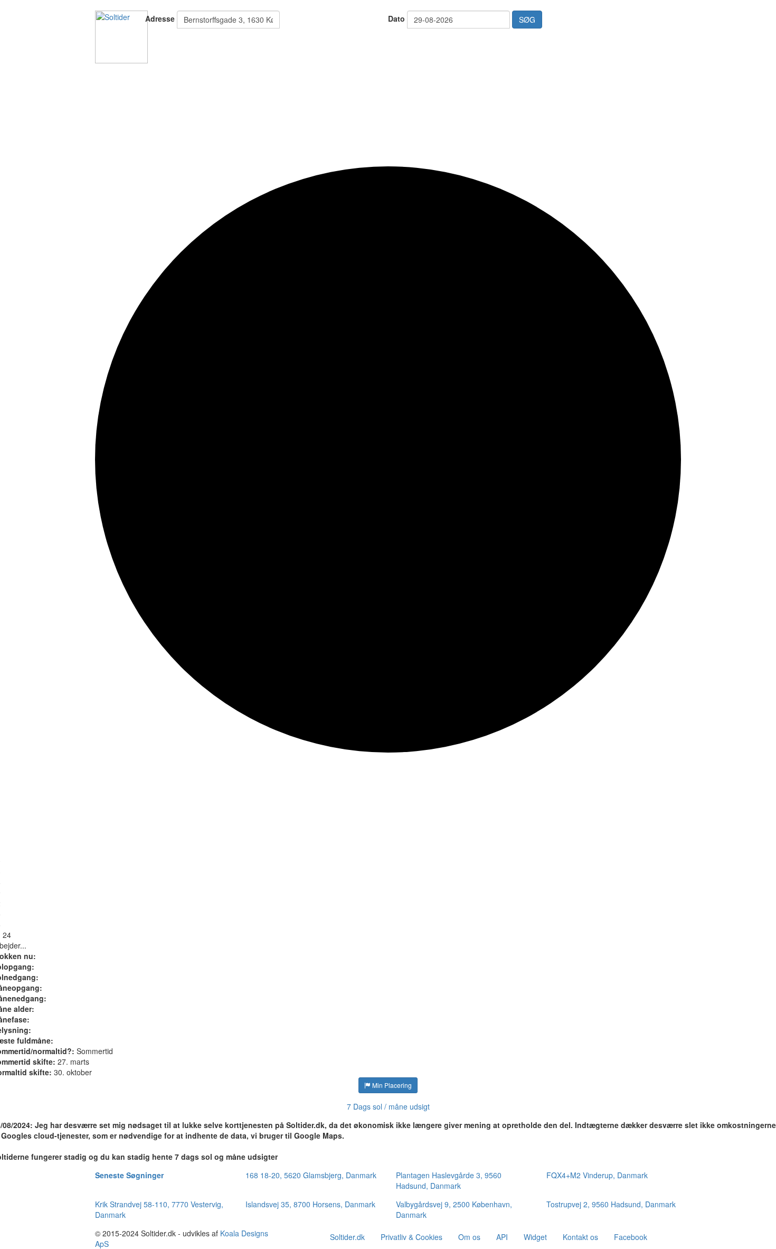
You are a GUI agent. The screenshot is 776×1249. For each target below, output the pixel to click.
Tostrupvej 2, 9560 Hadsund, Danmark (611, 1204)
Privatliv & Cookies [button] (411, 1237)
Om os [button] (469, 1237)
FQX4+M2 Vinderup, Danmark (597, 1175)
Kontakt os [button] (580, 1237)
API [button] (502, 1237)
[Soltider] (121, 36)
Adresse (160, 18)
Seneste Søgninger (129, 1175)
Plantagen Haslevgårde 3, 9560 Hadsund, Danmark (448, 1180)
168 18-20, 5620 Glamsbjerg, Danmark (310, 1175)
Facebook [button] (630, 1237)
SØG (527, 19)
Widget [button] (535, 1237)
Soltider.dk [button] (347, 1237)
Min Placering (391, 1085)
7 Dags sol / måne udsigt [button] (388, 1106)
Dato (396, 18)
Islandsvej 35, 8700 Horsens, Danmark (310, 1204)
